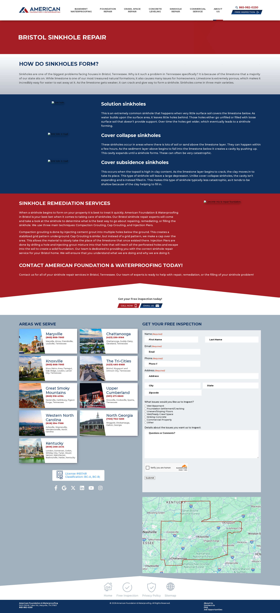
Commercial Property (159, 419)
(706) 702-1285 (115, 419)
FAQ (206, 607)
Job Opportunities (213, 609)
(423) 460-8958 (115, 364)
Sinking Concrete (156, 417)
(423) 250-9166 (115, 337)
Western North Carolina (60, 417)
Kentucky (54, 443)
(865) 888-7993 (55, 337)
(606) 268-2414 (55, 446)
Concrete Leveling (155, 10)
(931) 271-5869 (114, 396)
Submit (150, 477)
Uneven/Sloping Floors (160, 411)
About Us (218, 10)
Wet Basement (155, 406)
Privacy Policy (151, 595)
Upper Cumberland (118, 390)
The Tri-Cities (118, 361)
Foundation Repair (108, 10)
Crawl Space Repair (132, 10)
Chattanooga (118, 334)
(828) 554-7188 (55, 423)
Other (150, 422)
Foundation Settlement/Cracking (165, 408)
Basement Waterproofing (81, 10)
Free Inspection (127, 595)
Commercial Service (198, 10)
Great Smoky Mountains (58, 390)
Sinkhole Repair (176, 10)
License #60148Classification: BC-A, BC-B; (82, 475)
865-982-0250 (248, 7)
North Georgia (119, 415)
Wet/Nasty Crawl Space (160, 414)
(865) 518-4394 (55, 396)
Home (108, 595)
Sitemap (170, 595)
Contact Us (209, 605)
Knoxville (54, 361)
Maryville (54, 334)
